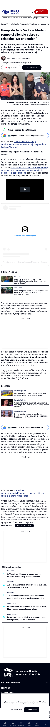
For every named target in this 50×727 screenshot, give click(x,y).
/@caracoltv (13, 67)
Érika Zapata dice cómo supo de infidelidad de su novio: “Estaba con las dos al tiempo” (30, 281)
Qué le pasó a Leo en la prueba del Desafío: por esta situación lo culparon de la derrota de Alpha (31, 416)
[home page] (10, 12)
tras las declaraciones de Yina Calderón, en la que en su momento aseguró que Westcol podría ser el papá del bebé (24, 170)
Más (45, 725)
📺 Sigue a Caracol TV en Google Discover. (26, 135)
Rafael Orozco (12, 603)
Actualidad (14, 24)
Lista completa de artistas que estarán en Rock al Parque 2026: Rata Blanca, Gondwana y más (31, 292)
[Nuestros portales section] (47, 683)
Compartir (33, 67)
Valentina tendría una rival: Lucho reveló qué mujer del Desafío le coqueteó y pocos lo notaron (31, 405)
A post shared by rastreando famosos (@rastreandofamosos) (25, 262)
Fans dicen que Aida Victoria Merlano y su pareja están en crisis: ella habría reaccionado (22, 493)
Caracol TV (4, 24)
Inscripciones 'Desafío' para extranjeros (17, 18)
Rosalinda (10, 571)
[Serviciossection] (47, 688)
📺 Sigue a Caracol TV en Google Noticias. (26, 427)
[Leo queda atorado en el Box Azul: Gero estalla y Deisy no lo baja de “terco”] (7, 393)
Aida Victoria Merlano (24, 525)
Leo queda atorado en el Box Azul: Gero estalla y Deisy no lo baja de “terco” (30, 394)
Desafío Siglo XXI (20, 391)
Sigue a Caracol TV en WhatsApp (22, 130)
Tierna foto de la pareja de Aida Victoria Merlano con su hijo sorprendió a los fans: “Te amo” (23, 144)
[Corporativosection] (47, 693)
